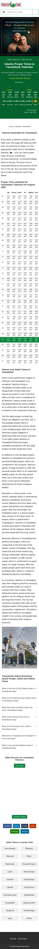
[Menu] (4, 12)
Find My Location (19, 817)
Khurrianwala (10, 848)
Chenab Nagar (29, 910)
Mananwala (10, 864)
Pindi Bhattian (29, 879)
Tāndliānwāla (29, 895)
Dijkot (29, 856)
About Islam (22, 938)
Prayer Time (11, 4)
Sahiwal (10, 887)
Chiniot (29, 918)
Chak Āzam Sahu (9, 895)
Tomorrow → (19, 82)
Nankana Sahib (29, 903)
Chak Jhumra (29, 887)
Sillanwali (9, 856)
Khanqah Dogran (29, 864)
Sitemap (13, 938)
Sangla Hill (10, 910)
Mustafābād (10, 903)
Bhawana (29, 848)
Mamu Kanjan (29, 871)
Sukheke (10, 879)
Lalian (10, 871)
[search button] (35, 12)
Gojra (10, 918)
